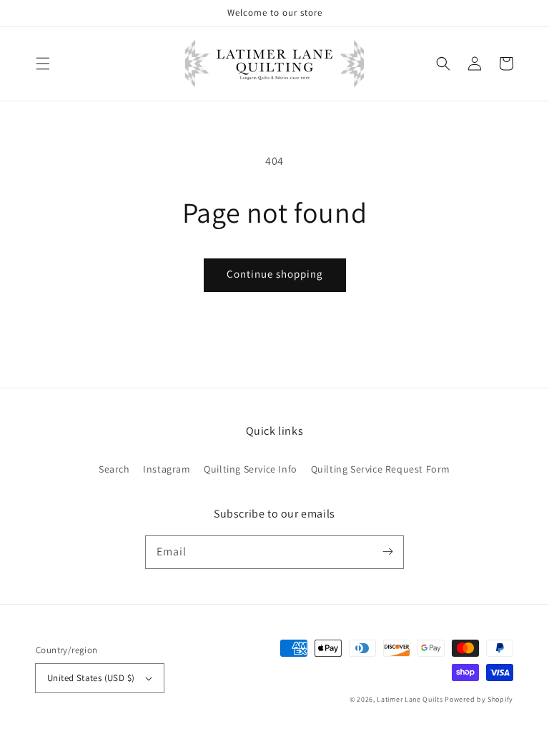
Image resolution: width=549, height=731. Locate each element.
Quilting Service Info (250, 469)
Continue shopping (275, 274)
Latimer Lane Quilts (409, 699)
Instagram (166, 469)
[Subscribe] (387, 552)
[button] (43, 63)
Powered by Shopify (479, 699)
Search (114, 469)
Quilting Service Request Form (380, 469)
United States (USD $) (90, 678)
